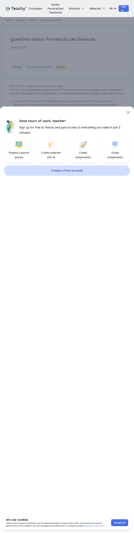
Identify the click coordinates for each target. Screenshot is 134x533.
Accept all (119, 522)
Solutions (74, 8)
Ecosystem (35, 8)
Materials (95, 8)
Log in (123, 8)
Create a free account (67, 170)
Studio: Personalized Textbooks (55, 8)
